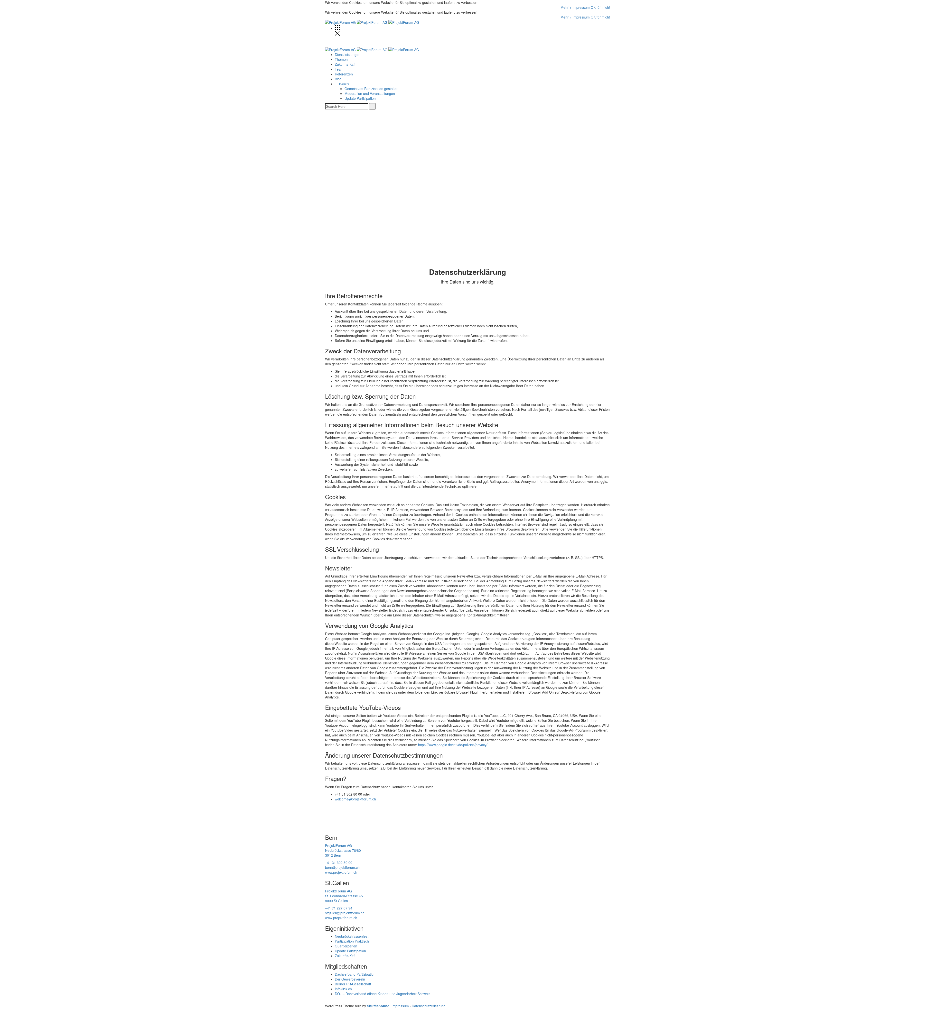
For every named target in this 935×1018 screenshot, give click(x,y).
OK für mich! (600, 7)
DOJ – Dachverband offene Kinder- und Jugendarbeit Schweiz (382, 993)
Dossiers (343, 84)
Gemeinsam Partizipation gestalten (371, 88)
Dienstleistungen (347, 54)
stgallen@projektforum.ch (345, 912)
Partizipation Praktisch (352, 941)
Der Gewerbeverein (350, 979)
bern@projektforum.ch (342, 867)
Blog (338, 78)
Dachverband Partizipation (355, 974)
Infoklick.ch (343, 988)
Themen (341, 59)
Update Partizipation (360, 98)
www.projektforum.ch (341, 872)
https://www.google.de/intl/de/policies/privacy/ (452, 744)
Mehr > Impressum (576, 7)
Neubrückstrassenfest (351, 936)
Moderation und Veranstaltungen (370, 93)
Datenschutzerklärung (429, 1005)
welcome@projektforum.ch (355, 799)
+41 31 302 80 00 (338, 862)
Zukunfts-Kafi (345, 64)
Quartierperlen (346, 946)
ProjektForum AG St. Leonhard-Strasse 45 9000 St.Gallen (344, 896)
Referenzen (344, 74)
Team (339, 69)
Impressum (400, 1005)
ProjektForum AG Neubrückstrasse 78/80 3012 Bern (343, 850)
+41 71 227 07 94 (338, 908)
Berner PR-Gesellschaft (353, 983)
